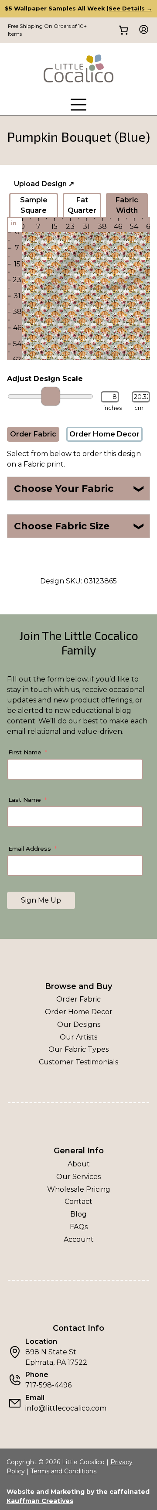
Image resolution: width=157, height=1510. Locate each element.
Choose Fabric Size (79, 526)
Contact (78, 1201)
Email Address (29, 848)
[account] (141, 30)
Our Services (78, 1177)
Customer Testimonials (78, 1062)
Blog (78, 1214)
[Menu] (78, 104)
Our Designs (78, 1024)
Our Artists (78, 1037)
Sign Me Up (41, 900)
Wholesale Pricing (78, 1189)
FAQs (79, 1227)
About (79, 1164)
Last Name (24, 799)
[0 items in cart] (123, 30)
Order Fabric (33, 434)
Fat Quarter (82, 205)
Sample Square (34, 205)
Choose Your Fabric (79, 488)
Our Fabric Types (78, 1049)
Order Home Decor (104, 434)
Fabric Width (127, 205)
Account (79, 1239)
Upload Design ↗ (44, 184)
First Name (24, 752)
